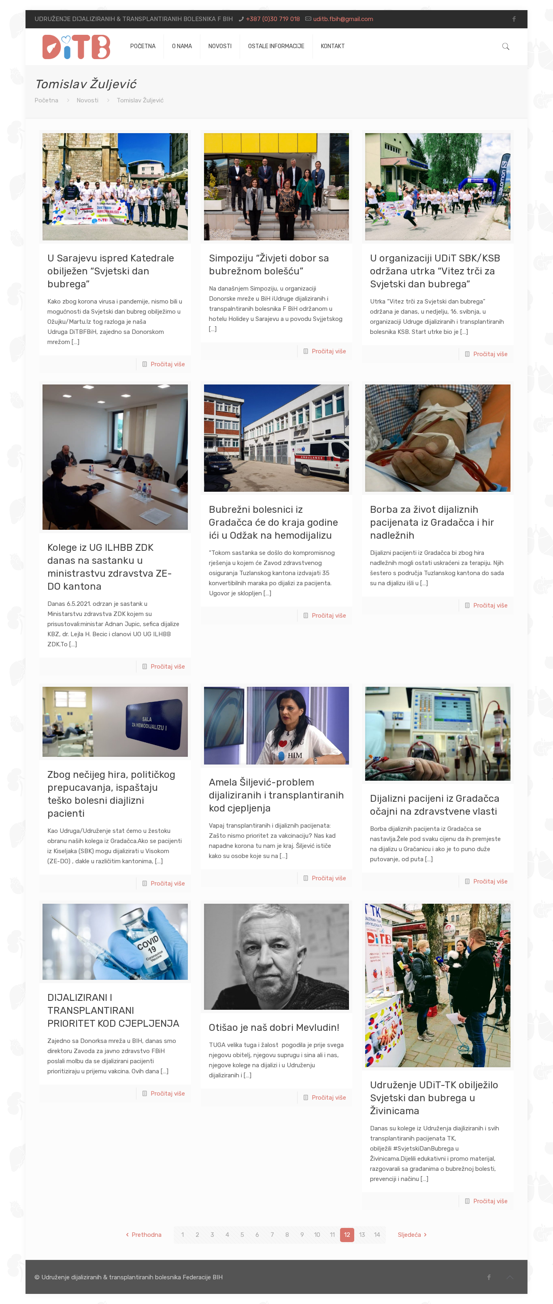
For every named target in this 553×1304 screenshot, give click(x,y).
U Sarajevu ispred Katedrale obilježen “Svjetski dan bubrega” (110, 271)
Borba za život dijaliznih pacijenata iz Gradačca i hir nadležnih (432, 522)
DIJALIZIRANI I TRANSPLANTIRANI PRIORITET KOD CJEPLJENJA (113, 1010)
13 (362, 1234)
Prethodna (147, 1234)
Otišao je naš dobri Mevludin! (274, 1027)
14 (377, 1234)
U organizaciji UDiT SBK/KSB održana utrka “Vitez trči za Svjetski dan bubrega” (435, 271)
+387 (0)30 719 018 (273, 19)
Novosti (87, 100)
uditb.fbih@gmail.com (343, 19)
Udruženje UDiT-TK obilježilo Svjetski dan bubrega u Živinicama (434, 1098)
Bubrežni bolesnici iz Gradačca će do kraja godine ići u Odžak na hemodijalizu (273, 522)
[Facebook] (514, 19)
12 (347, 1234)
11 (332, 1234)
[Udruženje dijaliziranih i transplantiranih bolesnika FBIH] (76, 46)
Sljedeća (409, 1234)
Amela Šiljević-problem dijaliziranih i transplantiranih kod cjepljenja (276, 795)
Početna (46, 100)
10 (317, 1234)
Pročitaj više (168, 364)
